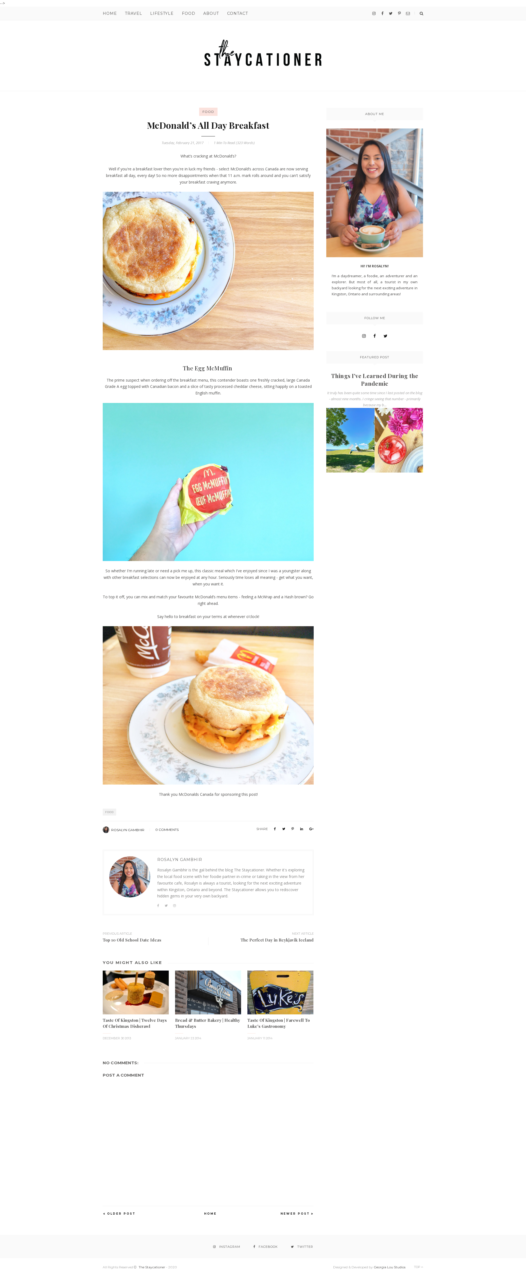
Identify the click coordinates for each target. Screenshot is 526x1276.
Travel (133, 13)
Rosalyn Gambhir (127, 830)
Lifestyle (162, 13)
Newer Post (295, 1213)
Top (417, 1267)
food (208, 112)
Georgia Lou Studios (389, 1267)
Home (110, 13)
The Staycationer (152, 1267)
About (211, 13)
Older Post (121, 1213)
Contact (237, 13)
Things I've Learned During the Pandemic (374, 379)
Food (188, 13)
